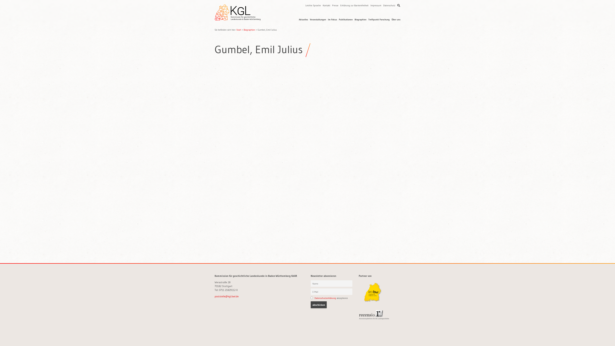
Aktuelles (303, 19)
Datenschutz (389, 5)
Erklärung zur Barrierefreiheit (354, 5)
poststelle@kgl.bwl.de (227, 296)
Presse (335, 5)
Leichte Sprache (313, 5)
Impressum (375, 5)
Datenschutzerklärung (325, 298)
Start (238, 29)
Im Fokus (332, 19)
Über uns (396, 19)
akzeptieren (331, 298)
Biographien (360, 19)
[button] (398, 5)
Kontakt (326, 5)
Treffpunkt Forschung (379, 19)
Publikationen (346, 19)
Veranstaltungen (318, 19)
